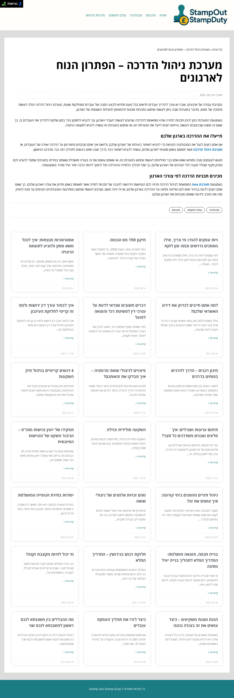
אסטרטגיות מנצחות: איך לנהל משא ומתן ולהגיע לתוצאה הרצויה (48, 245)
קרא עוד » (213, 272)
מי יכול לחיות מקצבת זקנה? (50, 554)
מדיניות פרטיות (95, 15)
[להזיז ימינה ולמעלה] (5, 3)
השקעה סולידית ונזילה (126, 429)
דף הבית (217, 49)
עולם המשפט (117, 15)
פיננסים (151, 15)
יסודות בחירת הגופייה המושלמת (46, 495)
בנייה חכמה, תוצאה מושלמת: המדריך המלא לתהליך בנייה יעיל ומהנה (190, 560)
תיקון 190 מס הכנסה (128, 239)
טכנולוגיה (136, 15)
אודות (162, 15)
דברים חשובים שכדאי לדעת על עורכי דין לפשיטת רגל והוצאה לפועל (119, 311)
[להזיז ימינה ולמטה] (5, 5)
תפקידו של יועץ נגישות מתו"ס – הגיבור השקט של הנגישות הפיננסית (46, 435)
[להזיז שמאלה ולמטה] (3, 5)
